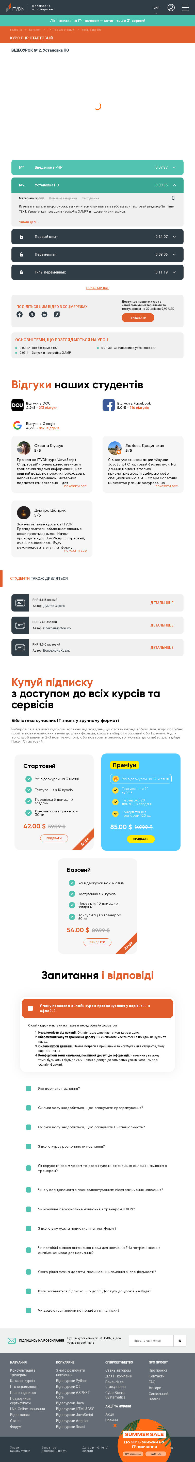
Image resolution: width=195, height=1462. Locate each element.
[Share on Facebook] (20, 314)
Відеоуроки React (70, 1427)
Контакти (157, 1376)
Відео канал (20, 1415)
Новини (111, 1420)
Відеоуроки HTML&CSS (75, 1409)
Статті (15, 1421)
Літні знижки (61, 21)
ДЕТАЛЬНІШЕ (161, 603)
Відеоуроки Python (71, 1381)
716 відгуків (139, 408)
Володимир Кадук (56, 650)
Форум (15, 1427)
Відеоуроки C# (68, 1387)
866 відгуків (49, 428)
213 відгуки (48, 408)
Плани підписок (23, 1393)
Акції (109, 1414)
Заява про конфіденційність (54, 1449)
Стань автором (118, 1370)
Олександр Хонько (57, 628)
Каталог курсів (22, 1381)
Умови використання (20, 1449)
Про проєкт (158, 1370)
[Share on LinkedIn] (44, 314)
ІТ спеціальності (23, 1387)
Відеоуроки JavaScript (74, 1415)
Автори (155, 1388)
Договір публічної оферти (95, 1449)
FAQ (152, 1382)
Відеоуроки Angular (72, 1421)
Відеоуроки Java (70, 1403)
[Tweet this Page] (32, 314)
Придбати (138, 317)
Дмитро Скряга (54, 606)
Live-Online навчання (27, 1409)
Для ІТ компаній (118, 1376)
